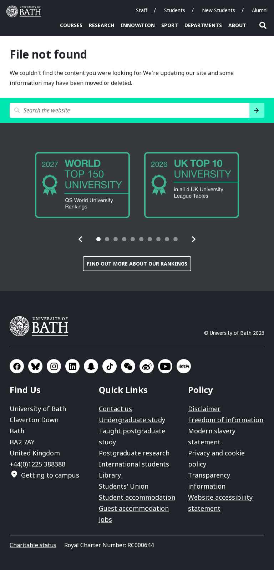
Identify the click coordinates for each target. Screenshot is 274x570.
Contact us (115, 408)
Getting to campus (50, 475)
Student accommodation (137, 497)
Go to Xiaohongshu (184, 366)
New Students (218, 10)
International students (134, 464)
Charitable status (33, 545)
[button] (80, 239)
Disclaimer (204, 408)
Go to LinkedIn (72, 366)
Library (110, 475)
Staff (141, 10)
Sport (169, 25)
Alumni (260, 10)
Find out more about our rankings (137, 263)
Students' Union (123, 486)
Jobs (105, 519)
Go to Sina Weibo (146, 366)
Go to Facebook (17, 366)
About (237, 25)
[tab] (98, 239)
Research (101, 25)
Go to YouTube (165, 366)
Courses (71, 25)
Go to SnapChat (91, 366)
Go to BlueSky (35, 366)
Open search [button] (262, 25)
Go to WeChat (128, 366)
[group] (143, 185)
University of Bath (25, 11)
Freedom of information (225, 419)
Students (174, 10)
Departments (203, 25)
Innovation (138, 25)
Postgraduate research (134, 453)
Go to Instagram (54, 366)
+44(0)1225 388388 (37, 464)
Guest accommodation (134, 508)
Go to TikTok (109, 366)
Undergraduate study (132, 419)
